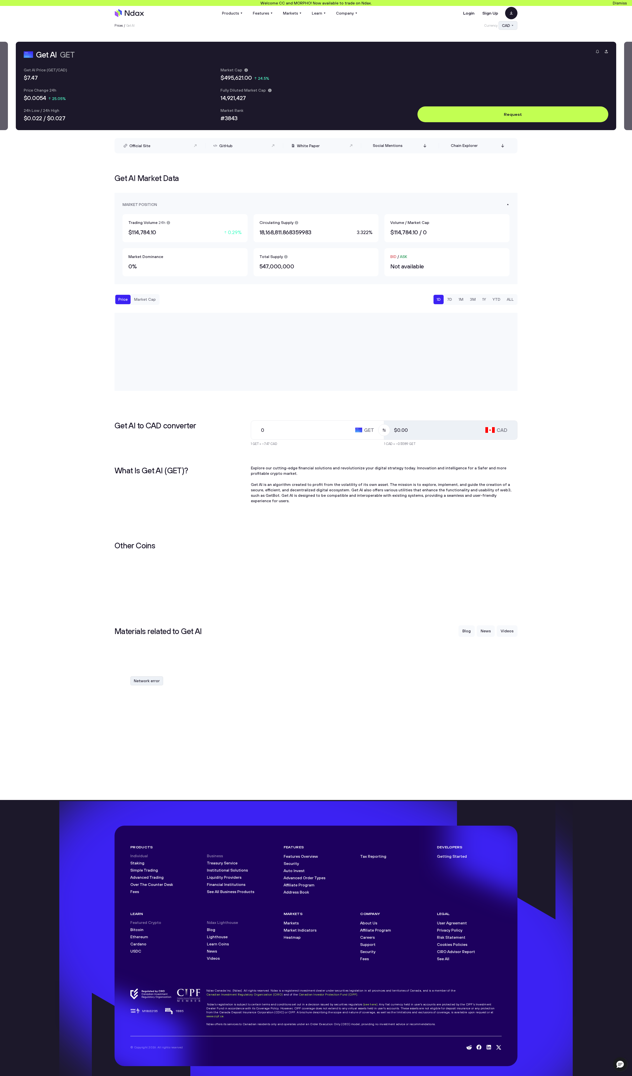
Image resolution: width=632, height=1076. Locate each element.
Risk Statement (451, 937)
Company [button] (345, 13)
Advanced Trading (147, 877)
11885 (180, 1011)
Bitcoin (136, 929)
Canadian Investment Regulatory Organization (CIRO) (244, 994)
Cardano (138, 943)
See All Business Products (230, 891)
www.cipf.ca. (215, 1016)
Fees (134, 891)
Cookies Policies (452, 944)
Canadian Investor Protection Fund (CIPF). (328, 994)
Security (291, 863)
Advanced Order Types (304, 877)
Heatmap (292, 937)
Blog (211, 929)
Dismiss (620, 2)
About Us (368, 922)
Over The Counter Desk (151, 884)
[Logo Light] (129, 13)
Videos (213, 958)
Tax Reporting (373, 856)
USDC (135, 951)
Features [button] (261, 13)
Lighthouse (217, 936)
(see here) (370, 1004)
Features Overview (301, 856)
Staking (137, 862)
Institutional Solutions (227, 870)
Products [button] (230, 13)
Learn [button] (317, 13)
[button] (620, 1064)
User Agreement (452, 922)
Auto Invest (294, 870)
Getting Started (452, 856)
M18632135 (150, 1011)
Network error (147, 680)
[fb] (479, 1047)
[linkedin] (489, 1047)
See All (443, 958)
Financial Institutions (226, 884)
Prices (119, 25)
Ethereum (139, 936)
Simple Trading (144, 870)
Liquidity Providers (224, 877)
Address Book (296, 892)
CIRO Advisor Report (456, 951)
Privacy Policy (449, 930)
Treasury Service (222, 862)
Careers (367, 937)
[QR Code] (511, 13)
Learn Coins (218, 943)
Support (367, 944)
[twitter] (499, 1047)
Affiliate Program (299, 884)
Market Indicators (300, 930)
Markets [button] (290, 13)
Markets (291, 922)
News (212, 951)
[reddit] (469, 1047)
